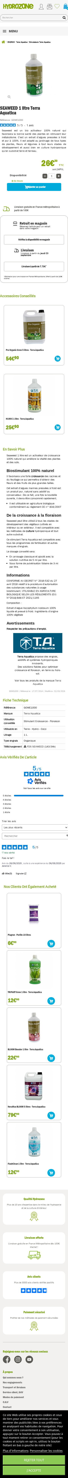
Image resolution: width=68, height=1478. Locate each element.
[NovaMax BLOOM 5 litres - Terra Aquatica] (34, 1085)
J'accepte (34, 1470)
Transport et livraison (14, 1387)
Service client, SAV (13, 1392)
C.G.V (5, 1402)
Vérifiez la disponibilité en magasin (34, 239)
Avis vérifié (9, 852)
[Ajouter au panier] (58, 359)
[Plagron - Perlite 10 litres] (34, 913)
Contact (7, 1407)
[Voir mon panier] (63, 6)
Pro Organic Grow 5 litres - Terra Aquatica (25, 350)
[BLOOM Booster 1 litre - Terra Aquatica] (34, 1027)
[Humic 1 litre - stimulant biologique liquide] (34, 395)
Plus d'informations (16, 1450)
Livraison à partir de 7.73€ (34, 266)
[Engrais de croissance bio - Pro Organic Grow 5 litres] (34, 327)
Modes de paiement (13, 1397)
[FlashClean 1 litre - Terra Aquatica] (34, 1142)
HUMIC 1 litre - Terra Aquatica (20, 419)
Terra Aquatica (32, 713)
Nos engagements (12, 1382)
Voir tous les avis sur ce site (36, 788)
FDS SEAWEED (35, 746)
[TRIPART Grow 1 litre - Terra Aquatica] (34, 970)
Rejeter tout (34, 1460)
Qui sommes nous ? (13, 1377)
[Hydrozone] (18, 6)
